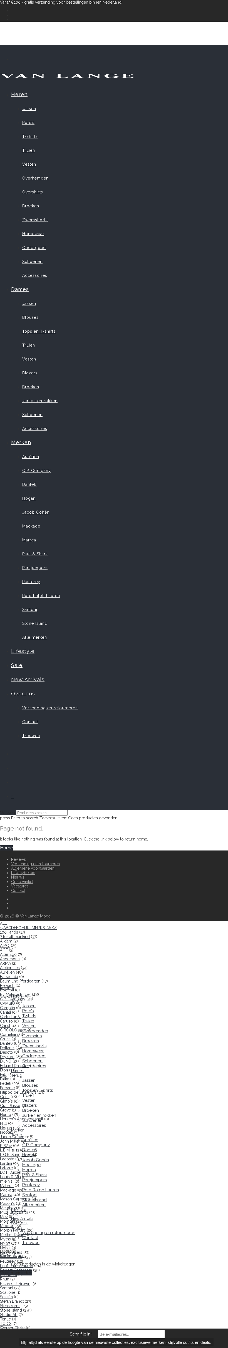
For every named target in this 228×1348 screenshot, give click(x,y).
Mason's (7, 1203)
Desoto (6, 1052)
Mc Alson (8, 1208)
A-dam (6, 941)
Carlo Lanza (10, 1016)
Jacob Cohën (35, 512)
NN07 (5, 1243)
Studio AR (9, 1314)
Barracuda (9, 976)
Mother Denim (13, 1234)
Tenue (5, 1319)
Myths (5, 1239)
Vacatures (20, 886)
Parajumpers (35, 568)
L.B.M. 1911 (9, 1150)
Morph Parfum (13, 1230)
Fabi (3, 1074)
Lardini (6, 1163)
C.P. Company (36, 470)
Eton (4, 1070)
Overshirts (32, 192)
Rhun (4, 1279)
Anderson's (10, 959)
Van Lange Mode (35, 916)
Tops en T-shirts (39, 331)
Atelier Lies (10, 968)
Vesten (29, 164)
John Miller (10, 1141)
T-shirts (30, 136)
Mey (4, 1217)
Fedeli (5, 1083)
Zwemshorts (35, 220)
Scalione (7, 1292)
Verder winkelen (16, 1272)
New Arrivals (27, 679)
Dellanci (7, 1048)
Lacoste (7, 1159)
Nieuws (17, 877)
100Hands (9, 932)
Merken (21, 442)
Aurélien (30, 456)
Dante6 (29, 484)
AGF (4, 950)
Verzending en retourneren (50, 708)
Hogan (29, 498)
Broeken (30, 206)
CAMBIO (7, 1003)
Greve (5, 1110)
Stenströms (10, 1306)
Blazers (30, 373)
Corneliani (9, 1034)
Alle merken (34, 637)
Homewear (33, 234)
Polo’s (28, 122)
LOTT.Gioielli (11, 1172)
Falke (4, 1079)
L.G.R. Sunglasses (16, 1154)
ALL (3, 923)
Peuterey (31, 582)
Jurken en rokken (40, 401)
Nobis (5, 1248)
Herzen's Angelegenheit (21, 1119)
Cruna (5, 1039)
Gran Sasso (10, 1105)
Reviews (18, 859)
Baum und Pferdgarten (20, 981)
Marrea (29, 540)
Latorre (6, 1168)
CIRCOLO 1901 (13, 1030)
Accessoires (34, 275)
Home (6, 847)
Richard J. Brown (15, 1283)
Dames (20, 289)
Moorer (6, 1225)
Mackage (31, 526)
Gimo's (6, 1101)
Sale (17, 665)
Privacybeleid (23, 873)
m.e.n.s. (6, 1181)
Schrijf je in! (80, 1334)
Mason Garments (15, 1199)
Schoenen (32, 261)
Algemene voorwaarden (32, 868)
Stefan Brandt (12, 1301)
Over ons (23, 694)
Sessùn (6, 1297)
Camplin (7, 1008)
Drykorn (7, 1056)
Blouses (30, 317)
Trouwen (31, 735)
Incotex (6, 1132)
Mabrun (7, 1185)
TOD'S (5, 1323)
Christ (5, 1025)
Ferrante (7, 1088)
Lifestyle (22, 651)
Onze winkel (22, 881)
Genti (4, 1097)
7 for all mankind (15, 936)
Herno (5, 1114)
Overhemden (35, 178)
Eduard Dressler (14, 1065)
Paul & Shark (35, 554)
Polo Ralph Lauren (41, 595)
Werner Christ (12, 1328)
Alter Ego (8, 954)
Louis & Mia (10, 1177)
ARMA (5, 963)
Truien (28, 150)
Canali (5, 1012)
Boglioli (7, 990)
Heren (19, 94)
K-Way (6, 1145)
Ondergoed (34, 247)
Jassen (29, 108)
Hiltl (3, 1123)
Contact (30, 722)
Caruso (6, 1021)
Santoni (29, 609)
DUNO (5, 1061)
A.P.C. (5, 945)
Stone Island (35, 623)
